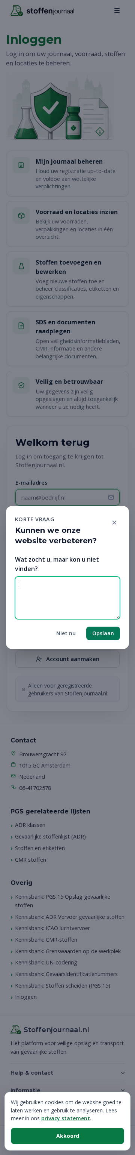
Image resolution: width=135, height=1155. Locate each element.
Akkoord (67, 1135)
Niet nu (66, 633)
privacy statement (65, 1118)
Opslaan (103, 633)
